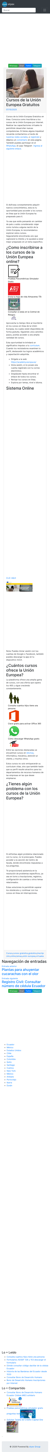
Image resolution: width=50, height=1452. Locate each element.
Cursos (9, 953)
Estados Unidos (14, 1050)
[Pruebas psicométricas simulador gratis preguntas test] (28, 1413)
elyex (10, 4)
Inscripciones (43, 953)
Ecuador (10, 1044)
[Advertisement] (25, 39)
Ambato (10, 1076)
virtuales (40, 956)
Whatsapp (13, 66)
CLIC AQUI (11, 578)
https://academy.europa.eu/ (23, 362)
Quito (9, 1062)
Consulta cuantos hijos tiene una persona (26, 1357)
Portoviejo (11, 1079)
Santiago (11, 1065)
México (10, 1047)
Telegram (37, 66)
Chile (9, 1053)
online (13, 956)
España (10, 1056)
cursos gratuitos (20, 953)
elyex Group (34, 1446)
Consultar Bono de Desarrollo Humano (24, 1377)
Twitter (28, 66)
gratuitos (33, 953)
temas (19, 956)
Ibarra (9, 1082)
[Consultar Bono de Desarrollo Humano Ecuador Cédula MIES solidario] (14, 1401)
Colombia (11, 1059)
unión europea (28, 956)
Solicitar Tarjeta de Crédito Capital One (25, 1419)
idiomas (30, 753)
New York (11, 1071)
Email (22, 66)
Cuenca (10, 1068)
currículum (34, 345)
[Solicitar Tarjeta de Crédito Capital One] (12, 1427)
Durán (9, 1085)
